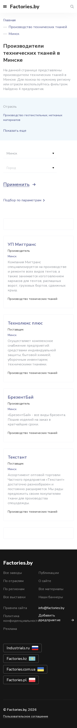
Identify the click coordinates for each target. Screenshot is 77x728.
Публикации (48, 573)
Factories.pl (17, 679)
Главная (9, 20)
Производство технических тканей (38, 27)
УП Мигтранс (22, 244)
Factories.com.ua (21, 669)
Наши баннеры (50, 597)
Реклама (10, 628)
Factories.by (24, 6)
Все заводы (12, 573)
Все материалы (50, 589)
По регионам (13, 589)
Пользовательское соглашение (25, 716)
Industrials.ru (18, 648)
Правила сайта (15, 608)
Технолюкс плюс (25, 323)
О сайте (44, 581)
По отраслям (13, 581)
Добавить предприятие (49, 617)
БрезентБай (21, 397)
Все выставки (14, 597)
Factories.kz (17, 658)
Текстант (17, 457)
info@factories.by (51, 608)
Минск (14, 33)
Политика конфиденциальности (21, 618)
